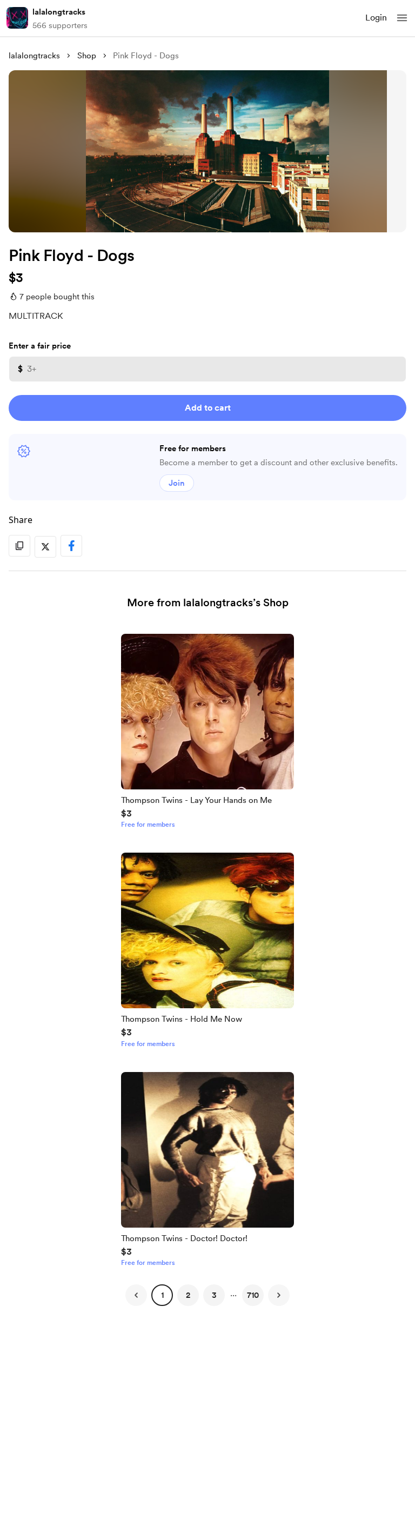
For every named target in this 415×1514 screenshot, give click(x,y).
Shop (86, 56)
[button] (402, 17)
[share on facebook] (71, 546)
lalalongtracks (58, 12)
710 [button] (253, 1295)
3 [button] (214, 1295)
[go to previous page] (136, 1295)
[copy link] (19, 546)
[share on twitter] (45, 547)
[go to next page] (279, 1295)
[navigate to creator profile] (17, 18)
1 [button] (162, 1295)
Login (376, 17)
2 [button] (188, 1295)
